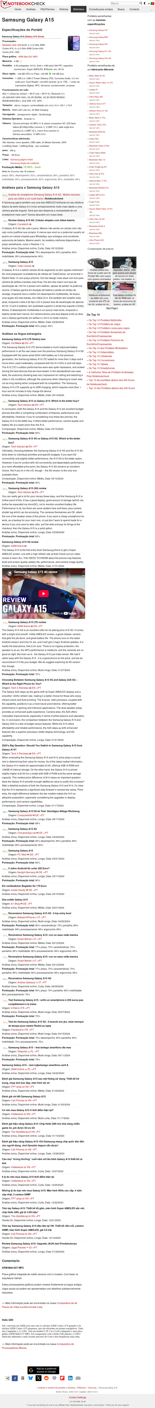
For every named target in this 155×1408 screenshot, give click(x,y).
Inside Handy (18, 890)
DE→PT (40, 815)
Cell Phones (17, 1100)
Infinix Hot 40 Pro (96, 173)
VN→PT (29, 1086)
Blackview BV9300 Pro (99, 187)
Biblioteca (78, 9)
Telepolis (22, 1051)
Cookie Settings (77, 1397)
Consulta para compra (101, 9)
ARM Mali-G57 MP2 (28, 56)
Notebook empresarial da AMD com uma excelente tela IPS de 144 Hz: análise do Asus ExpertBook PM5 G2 (99, 299)
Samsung (92, 1387)
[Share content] (8, 1378)
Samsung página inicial (21, 159)
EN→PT (29, 343)
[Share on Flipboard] (62, 1378)
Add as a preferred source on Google (46, 1370)
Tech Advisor (24, 404)
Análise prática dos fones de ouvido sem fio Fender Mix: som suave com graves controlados (99, 274)
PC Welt (21, 854)
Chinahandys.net (26, 833)
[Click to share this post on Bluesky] (30, 1378)
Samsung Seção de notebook (24, 163)
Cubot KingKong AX (98, 166)
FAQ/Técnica (47, 9)
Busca (121, 9)
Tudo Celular (24, 266)
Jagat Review (18, 1247)
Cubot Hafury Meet (97, 152)
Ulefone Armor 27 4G (98, 110)
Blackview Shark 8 (97, 226)
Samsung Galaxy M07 (98, 37)
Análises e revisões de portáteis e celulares (56, 1387)
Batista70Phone (26, 917)
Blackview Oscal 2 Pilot (99, 145)
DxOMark (16, 343)
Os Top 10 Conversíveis (101, 360)
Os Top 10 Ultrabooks (100, 356)
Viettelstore (17, 1114)
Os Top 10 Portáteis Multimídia (105, 320)
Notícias (63, 9)
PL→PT (35, 1051)
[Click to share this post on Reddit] (46, 1378)
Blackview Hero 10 (97, 159)
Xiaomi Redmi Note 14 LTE (101, 82)
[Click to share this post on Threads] (23, 1378)
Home (18, 9)
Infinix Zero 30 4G (97, 219)
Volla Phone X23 (96, 240)
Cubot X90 (93, 138)
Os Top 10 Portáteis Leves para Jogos (109, 328)
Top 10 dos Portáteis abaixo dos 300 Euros (112, 388)
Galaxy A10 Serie (34, 36)
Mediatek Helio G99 (11, 44)
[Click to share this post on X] (38, 1378)
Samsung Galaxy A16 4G (100, 58)
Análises (31, 9)
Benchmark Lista (33, 1307)
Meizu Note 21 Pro (97, 117)
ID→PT (33, 1247)
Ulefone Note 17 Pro (98, 180)
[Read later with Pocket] (54, 1378)
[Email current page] (78, 1378)
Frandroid (16, 1029)
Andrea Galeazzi (26, 982)
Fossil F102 (94, 201)
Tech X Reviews (19, 688)
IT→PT (42, 917)
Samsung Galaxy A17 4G (100, 51)
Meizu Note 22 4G (97, 75)
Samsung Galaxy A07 (98, 44)
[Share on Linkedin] (70, 1378)
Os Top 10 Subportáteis (101, 352)
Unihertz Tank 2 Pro (97, 124)
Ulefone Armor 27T (97, 103)
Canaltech (22, 224)
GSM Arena (17, 546)
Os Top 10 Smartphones (102, 368)
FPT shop (16, 1086)
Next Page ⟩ (112, 308)
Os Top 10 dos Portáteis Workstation (108, 348)
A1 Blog (15, 903)
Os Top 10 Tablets (98, 364)
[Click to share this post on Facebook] (15, 1378)
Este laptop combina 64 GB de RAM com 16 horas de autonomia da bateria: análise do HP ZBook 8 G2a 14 (124, 299)
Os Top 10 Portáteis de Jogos (104, 324)
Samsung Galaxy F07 (98, 30)
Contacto (134, 9)
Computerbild (24, 815)
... (151, 9)
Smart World (24, 939)
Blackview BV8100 (97, 131)
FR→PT (25, 1008)
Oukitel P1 (93, 89)
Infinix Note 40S (96, 96)
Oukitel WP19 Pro (97, 194)
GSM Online (17, 1069)
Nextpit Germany (26, 872)
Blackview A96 (95, 233)
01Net (14, 1008)
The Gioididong (19, 1131)
